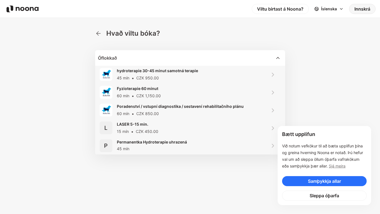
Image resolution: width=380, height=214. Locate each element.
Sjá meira (337, 166)
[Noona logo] (22, 9)
